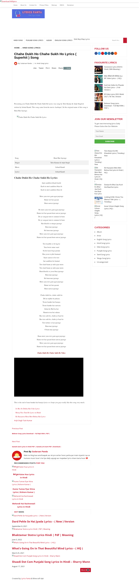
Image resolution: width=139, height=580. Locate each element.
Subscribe (109, 141)
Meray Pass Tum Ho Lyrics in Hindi (28, 412)
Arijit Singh (18, 420)
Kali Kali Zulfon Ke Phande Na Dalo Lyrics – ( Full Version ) (114, 87)
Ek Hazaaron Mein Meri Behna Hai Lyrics (30, 416)
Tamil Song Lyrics (103, 254)
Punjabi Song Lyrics (34, 40)
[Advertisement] (90, 23)
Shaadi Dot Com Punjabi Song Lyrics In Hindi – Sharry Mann (51, 561)
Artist (99, 236)
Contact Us (33, 5)
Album (49, 40)
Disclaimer (70, 5)
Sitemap (54, 5)
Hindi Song (18, 40)
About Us (23, 5)
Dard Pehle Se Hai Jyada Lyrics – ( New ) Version (43, 521)
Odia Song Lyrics (103, 247)
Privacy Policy (44, 5)
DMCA (62, 5)
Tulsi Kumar (27, 420)
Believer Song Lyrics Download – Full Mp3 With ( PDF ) (114, 106)
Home (15, 5)
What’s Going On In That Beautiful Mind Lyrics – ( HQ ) (47, 548)
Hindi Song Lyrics (31, 48)
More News (85, 570)
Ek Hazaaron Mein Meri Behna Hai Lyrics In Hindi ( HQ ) (113, 170)
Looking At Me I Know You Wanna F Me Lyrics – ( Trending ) (113, 199)
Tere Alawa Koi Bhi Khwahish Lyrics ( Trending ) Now (114, 153)
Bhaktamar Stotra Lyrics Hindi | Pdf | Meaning (42, 535)
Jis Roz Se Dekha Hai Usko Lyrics (27, 408)
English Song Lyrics (63, 40)
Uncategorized (102, 262)
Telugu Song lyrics (104, 258)
